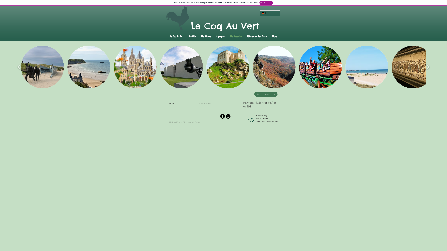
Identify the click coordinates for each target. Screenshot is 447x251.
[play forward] (428, 67)
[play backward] (19, 67)
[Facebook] (222, 116)
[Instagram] (228, 116)
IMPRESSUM (172, 103)
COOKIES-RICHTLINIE (204, 103)
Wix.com (197, 122)
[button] (42, 67)
